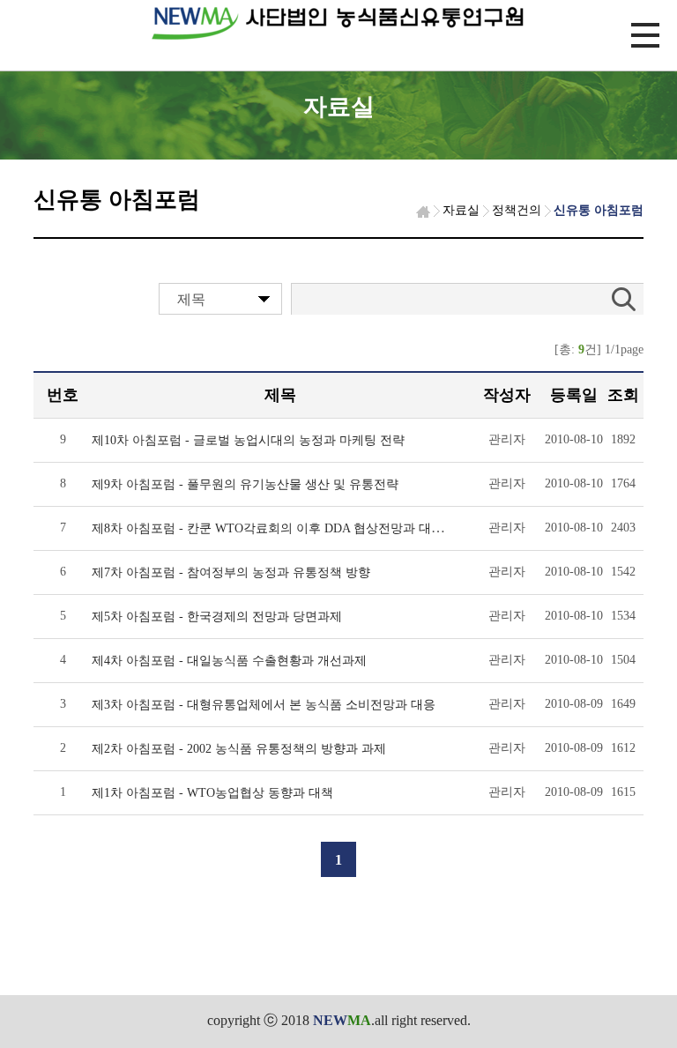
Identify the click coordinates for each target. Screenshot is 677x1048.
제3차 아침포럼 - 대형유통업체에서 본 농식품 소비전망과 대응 (263, 704)
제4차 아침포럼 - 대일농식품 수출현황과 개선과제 (229, 660)
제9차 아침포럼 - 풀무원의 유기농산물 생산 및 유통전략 (245, 484)
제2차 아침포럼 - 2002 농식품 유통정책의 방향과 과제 (239, 748)
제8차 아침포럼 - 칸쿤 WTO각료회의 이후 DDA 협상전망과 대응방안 (280, 528)
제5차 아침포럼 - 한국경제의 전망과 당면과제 (217, 616)
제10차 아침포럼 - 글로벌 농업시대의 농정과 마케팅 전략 (248, 440)
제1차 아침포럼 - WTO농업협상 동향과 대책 (212, 792)
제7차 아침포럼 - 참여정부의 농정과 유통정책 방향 (231, 572)
